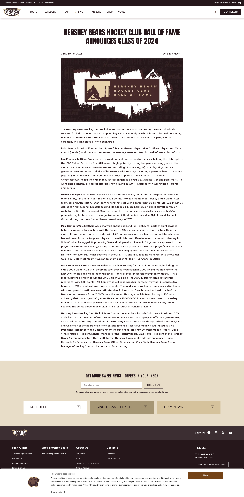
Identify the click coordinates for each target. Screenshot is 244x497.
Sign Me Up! (153, 385)
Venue (121, 12)
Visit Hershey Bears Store (53, 454)
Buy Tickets (231, 12)
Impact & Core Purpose (86, 463)
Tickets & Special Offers (22, 454)
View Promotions (46, 3)
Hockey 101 (17, 458)
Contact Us (111, 454)
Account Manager (20, 463)
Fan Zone (96, 12)
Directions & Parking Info (211, 464)
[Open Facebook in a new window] (208, 432)
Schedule (50, 12)
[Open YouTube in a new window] (230, 432)
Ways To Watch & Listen (225, 3)
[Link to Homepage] (12, 12)
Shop (110, 12)
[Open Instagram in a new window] (216, 432)
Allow (205, 475)
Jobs (78, 458)
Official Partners (83, 468)
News (80, 12)
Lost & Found (112, 458)
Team (66, 12)
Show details (56, 492)
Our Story (80, 454)
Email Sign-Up (18, 468)
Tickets (32, 12)
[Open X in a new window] (223, 432)
